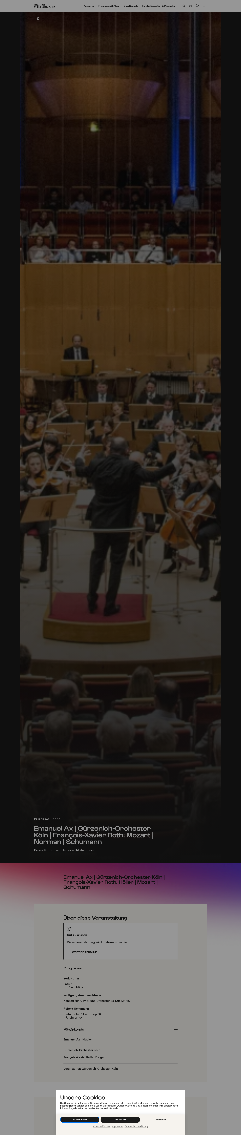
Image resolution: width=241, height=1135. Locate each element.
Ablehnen (120, 1119)
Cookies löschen (101, 1127)
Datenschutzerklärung (136, 1127)
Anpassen (160, 1119)
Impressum (117, 1127)
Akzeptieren (80, 1119)
